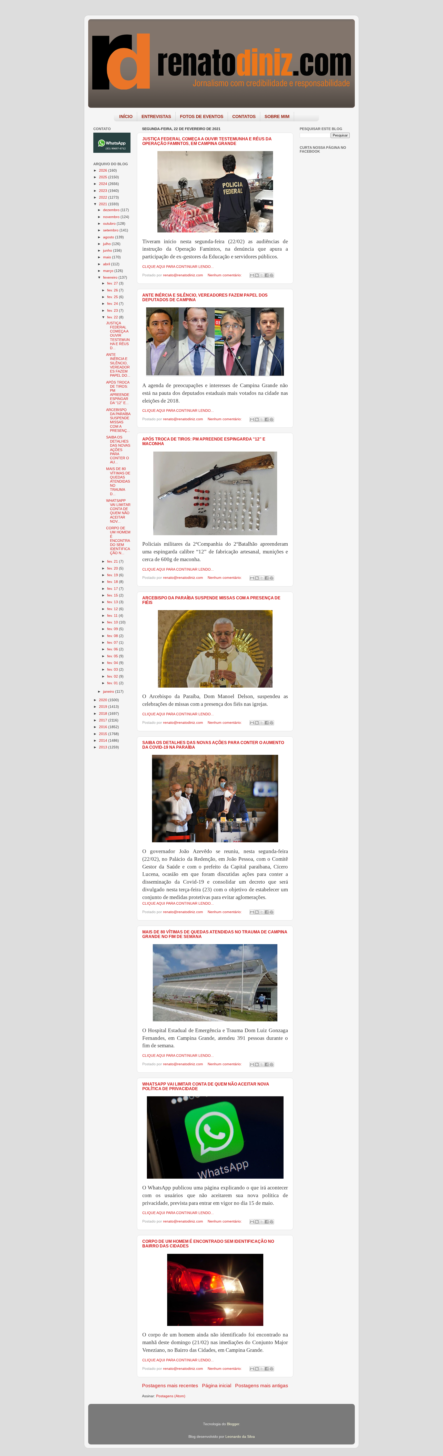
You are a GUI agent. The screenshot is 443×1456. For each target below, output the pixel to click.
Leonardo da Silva (240, 1437)
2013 (103, 747)
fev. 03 (113, 669)
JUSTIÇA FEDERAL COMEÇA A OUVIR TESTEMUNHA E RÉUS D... (118, 335)
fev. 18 (113, 582)
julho (107, 244)
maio (107, 257)
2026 (103, 170)
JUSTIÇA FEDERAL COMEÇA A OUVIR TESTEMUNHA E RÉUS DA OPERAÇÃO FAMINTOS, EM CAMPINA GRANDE (206, 141)
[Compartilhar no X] (261, 275)
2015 (103, 734)
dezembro (111, 210)
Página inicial (216, 1385)
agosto (109, 237)
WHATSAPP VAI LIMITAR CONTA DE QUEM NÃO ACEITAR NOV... (118, 511)
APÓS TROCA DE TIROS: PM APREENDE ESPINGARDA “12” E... (117, 392)
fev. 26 (113, 290)
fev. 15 (113, 595)
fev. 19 (113, 575)
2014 (103, 740)
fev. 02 (113, 676)
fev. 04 (113, 663)
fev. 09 (113, 629)
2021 (103, 204)
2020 (103, 700)
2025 (103, 177)
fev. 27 (113, 283)
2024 (103, 184)
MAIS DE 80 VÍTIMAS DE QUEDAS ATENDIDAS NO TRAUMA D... (118, 481)
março (108, 271)
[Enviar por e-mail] (252, 275)
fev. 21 (113, 561)
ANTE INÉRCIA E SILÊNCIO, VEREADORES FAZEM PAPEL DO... (118, 365)
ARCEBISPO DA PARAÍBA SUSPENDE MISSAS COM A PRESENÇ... (118, 420)
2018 (103, 714)
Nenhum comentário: (225, 275)
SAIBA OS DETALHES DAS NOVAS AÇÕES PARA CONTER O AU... (118, 449)
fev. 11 (113, 616)
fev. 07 (113, 642)
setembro (111, 230)
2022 (103, 197)
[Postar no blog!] (256, 275)
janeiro (109, 691)
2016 (103, 727)
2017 (103, 720)
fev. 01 (113, 683)
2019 (103, 707)
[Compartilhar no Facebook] (266, 275)
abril (107, 264)
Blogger (233, 1424)
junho (108, 250)
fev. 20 (113, 568)
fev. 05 (113, 656)
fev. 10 (113, 622)
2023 (103, 191)
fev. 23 (113, 310)
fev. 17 (113, 589)
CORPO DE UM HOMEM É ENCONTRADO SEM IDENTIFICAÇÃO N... (118, 540)
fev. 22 (113, 317)
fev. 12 (113, 609)
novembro (111, 217)
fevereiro (110, 277)
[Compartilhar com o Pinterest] (271, 275)
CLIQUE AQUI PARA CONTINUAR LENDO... (178, 267)
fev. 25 (113, 297)
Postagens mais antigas (261, 1385)
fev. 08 (113, 636)
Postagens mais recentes (170, 1385)
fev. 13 (113, 602)
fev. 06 (113, 649)
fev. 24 (113, 304)
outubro (110, 224)
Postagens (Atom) (170, 1396)
